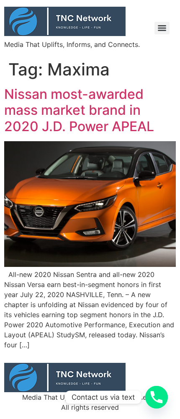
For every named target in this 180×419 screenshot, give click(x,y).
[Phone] (156, 397)
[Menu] (162, 28)
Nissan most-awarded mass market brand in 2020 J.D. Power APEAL (79, 110)
